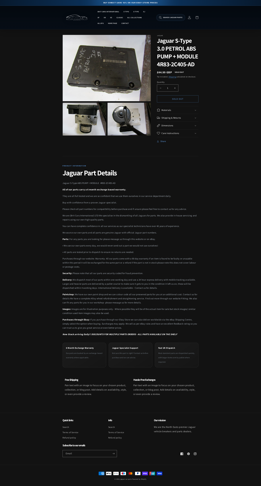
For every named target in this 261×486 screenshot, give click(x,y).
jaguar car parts (126, 479)
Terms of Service (70, 432)
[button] (170, 17)
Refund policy (69, 437)
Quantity (160, 82)
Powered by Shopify (139, 479)
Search (66, 427)
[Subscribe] (113, 453)
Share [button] (163, 141)
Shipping (172, 77)
